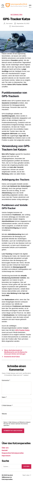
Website (4, 414)
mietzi (10, 23)
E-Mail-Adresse (7, 405)
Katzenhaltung (16, 14)
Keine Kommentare (18, 26)
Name (4, 397)
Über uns (5, 448)
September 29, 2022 (23, 23)
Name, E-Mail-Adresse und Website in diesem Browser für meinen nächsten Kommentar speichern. (17, 423)
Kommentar (6, 380)
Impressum (6, 456)
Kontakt (5, 450)
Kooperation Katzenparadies (13, 453)
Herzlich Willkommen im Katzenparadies (7, 477)
